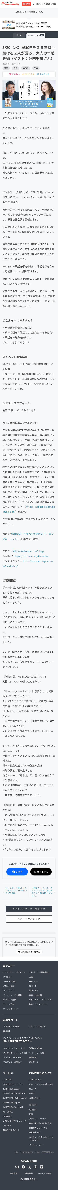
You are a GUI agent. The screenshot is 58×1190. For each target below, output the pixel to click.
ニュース (32, 1088)
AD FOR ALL (8, 1111)
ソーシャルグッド (10, 1008)
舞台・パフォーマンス (38, 1004)
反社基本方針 (34, 1132)
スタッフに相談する (37, 1026)
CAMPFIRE (7, 1079)
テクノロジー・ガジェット (14, 972)
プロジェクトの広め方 (12, 1062)
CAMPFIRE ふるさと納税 (13, 1107)
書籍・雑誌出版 (35, 995)
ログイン (39, 4)
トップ (19, 35)
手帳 (36, 68)
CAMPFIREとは (35, 1079)
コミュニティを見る (29, 919)
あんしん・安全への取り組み (41, 1084)
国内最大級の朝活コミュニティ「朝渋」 (35, 26)
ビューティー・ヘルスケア (40, 999)
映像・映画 (33, 990)
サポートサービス (36, 1052)
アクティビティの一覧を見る (29, 909)
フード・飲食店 (9, 981)
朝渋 (6, 68)
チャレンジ (33, 981)
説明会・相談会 (35, 1048)
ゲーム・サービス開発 (12, 995)
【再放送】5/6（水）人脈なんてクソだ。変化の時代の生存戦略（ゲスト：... (42, 891)
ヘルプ (32, 1093)
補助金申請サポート (11, 1130)
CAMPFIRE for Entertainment (15, 1098)
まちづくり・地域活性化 (39, 972)
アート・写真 (8, 1004)
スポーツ (33, 985)
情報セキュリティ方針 (38, 1127)
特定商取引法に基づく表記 (40, 1123)
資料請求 (26, 3)
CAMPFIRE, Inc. (30, 1179)
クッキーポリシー (36, 1145)
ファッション (8, 990)
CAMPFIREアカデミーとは (14, 1048)
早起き (25, 68)
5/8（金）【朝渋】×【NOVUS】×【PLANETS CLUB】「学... (16, 890)
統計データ (33, 1062)
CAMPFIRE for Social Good (14, 1093)
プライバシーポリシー (38, 1118)
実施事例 (33, 1057)
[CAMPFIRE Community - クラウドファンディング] (10, 4)
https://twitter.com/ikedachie (31, 556)
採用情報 (29, 1173)
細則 (31, 1114)
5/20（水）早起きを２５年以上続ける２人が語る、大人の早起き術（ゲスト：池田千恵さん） (28, 53)
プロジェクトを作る (11, 1026)
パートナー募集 (44, 1173)
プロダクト (7, 976)
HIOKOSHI (7, 1116)
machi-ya (7, 1125)
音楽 (31, 976)
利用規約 (33, 1109)
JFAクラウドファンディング (14, 1120)
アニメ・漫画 (8, 985)
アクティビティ (35, 35)
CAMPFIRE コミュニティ (13, 1084)
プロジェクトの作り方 (12, 1057)
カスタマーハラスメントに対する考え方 (41, 1139)
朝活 (15, 68)
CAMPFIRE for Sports (12, 1102)
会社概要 (13, 1173)
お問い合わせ (34, 1098)
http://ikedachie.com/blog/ (28, 551)
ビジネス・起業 (9, 999)
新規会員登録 (50, 4)
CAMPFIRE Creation (11, 1088)
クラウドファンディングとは (15, 1052)
